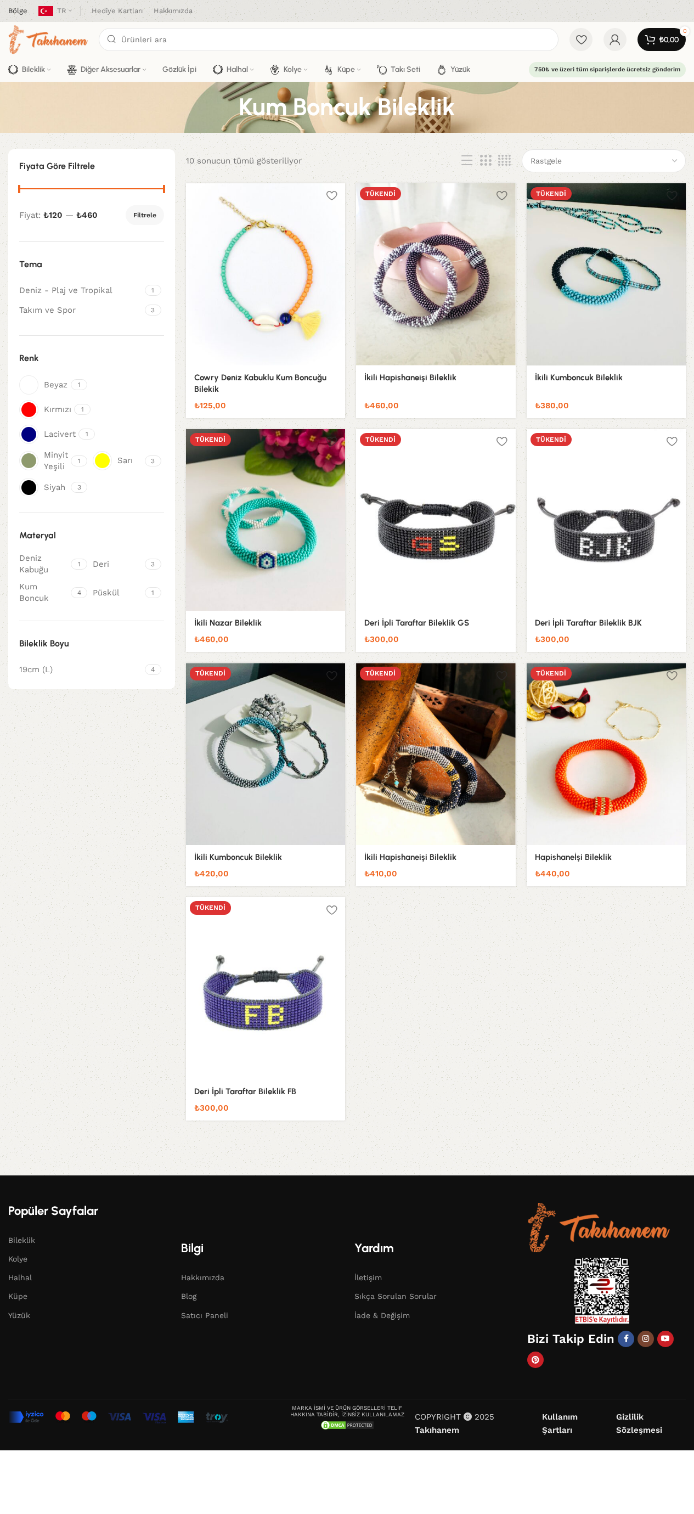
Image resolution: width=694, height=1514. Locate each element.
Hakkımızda (202, 1277)
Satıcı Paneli (204, 1315)
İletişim (368, 1277)
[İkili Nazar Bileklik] (265, 520)
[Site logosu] (48, 39)
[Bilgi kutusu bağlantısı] (17, 11)
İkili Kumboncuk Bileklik (579, 377)
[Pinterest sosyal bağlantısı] (535, 1360)
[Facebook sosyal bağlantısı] (626, 1339)
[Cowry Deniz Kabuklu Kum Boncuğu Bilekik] (265, 274)
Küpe (17, 1296)
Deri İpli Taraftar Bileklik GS (416, 623)
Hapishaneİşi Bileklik (573, 857)
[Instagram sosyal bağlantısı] (645, 1339)
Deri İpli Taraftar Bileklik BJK (588, 623)
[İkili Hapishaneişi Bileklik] (435, 274)
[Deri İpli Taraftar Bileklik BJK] (606, 520)
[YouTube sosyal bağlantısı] (665, 1339)
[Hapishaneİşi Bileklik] (606, 754)
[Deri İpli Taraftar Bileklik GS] (435, 520)
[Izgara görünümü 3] (485, 160)
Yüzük (19, 1315)
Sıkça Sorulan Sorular (395, 1296)
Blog (188, 1296)
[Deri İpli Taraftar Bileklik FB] (265, 988)
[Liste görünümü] (466, 160)
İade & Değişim (382, 1315)
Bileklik (21, 1240)
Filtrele (144, 215)
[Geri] (225, 107)
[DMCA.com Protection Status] (347, 1424)
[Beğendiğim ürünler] (581, 39)
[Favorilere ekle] (331, 195)
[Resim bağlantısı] (598, 1227)
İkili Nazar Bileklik (228, 623)
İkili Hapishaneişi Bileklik (410, 377)
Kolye (17, 1258)
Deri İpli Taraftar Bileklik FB (245, 1091)
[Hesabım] (615, 39)
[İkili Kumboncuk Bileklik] (606, 274)
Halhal (20, 1277)
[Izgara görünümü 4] (504, 160)
